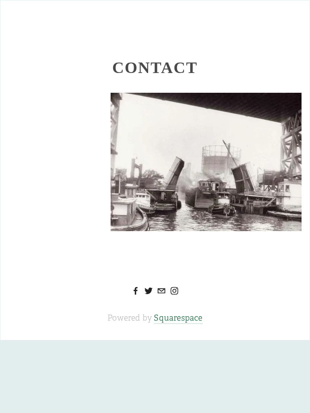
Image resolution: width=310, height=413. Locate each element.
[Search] (74, 15)
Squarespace (178, 318)
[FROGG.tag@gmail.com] (161, 291)
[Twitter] (149, 291)
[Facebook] (136, 291)
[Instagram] (174, 291)
